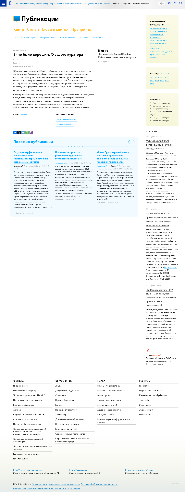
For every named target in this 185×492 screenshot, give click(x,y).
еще (152, 83)
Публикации (40, 18)
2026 (167, 73)
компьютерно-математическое (157, 47)
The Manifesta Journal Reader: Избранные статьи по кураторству (117, 55)
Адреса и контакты (39, 484)
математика (155, 51)
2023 (162, 77)
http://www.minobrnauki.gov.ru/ (27, 469)
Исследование (170, 267)
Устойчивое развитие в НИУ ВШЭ (29, 395)
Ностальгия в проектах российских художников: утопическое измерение (69, 155)
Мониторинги (104, 395)
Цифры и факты (20, 385)
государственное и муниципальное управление (158, 34)
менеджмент (166, 51)
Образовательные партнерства (70, 433)
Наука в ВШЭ (97, 38)
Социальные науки (161, 117)
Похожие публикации (33, 141)
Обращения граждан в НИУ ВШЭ (28, 414)
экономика (154, 57)
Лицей (58, 385)
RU (160, 3)
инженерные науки (158, 43)
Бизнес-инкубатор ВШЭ (66, 429)
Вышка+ (58, 405)
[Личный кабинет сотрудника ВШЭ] (175, 3)
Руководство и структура (25, 390)
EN (163, 3)
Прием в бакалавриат (65, 400)
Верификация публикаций (25, 38)
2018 (167, 80)
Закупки (17, 409)
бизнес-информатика (159, 28)
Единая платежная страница (26, 453)
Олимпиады (60, 395)
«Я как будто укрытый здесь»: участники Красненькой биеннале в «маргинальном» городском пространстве (113, 157)
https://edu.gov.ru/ (78, 469)
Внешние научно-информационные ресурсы (113, 420)
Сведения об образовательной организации (28, 440)
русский (24, 114)
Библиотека (144, 385)
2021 (152, 80)
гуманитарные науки (159, 40)
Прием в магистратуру (66, 409)
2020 (157, 80)
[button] (65, 146)
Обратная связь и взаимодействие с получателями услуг (72, 440)
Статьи (33, 29)
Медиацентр (145, 405)
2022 (167, 77)
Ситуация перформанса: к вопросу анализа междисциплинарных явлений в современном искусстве (31, 157)
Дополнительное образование (70, 419)
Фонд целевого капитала (25, 419)
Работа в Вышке (20, 458)
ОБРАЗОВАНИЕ (63, 381)
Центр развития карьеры (67, 424)
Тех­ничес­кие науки (161, 120)
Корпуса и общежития (23, 405)
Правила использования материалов (74, 38)
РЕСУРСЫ (144, 381)
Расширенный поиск (47, 38)
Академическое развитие (109, 409)
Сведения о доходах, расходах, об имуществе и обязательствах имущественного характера (29, 432)
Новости (151, 131)
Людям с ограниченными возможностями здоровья (32, 447)
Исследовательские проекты (111, 390)
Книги (18, 29)
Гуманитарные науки (161, 103)
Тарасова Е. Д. (60, 163)
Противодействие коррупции (27, 424)
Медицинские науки (161, 108)
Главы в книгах (55, 29)
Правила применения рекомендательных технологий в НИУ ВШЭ (41, 488)
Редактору (174, 484)
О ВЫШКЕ (18, 381)
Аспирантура (61, 414)
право (153, 54)
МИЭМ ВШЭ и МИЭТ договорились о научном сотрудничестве (159, 144)
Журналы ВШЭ (146, 409)
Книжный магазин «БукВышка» (153, 395)
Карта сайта (75, 488)
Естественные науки (161, 105)
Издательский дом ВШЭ (150, 390)
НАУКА (101, 381)
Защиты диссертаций (107, 405)
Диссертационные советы (109, 400)
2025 (152, 77)
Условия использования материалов (64, 484)
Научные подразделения (108, 385)
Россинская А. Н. (103, 166)
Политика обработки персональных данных (99, 484)
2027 (162, 73)
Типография (144, 400)
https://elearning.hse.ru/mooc (139, 469)
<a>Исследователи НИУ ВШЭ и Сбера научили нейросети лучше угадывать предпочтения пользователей (161, 297)
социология (161, 54)
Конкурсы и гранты (106, 414)
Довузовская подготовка (67, 390)
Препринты (81, 29)
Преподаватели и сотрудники (27, 400)
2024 (157, 77)
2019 (162, 80)
